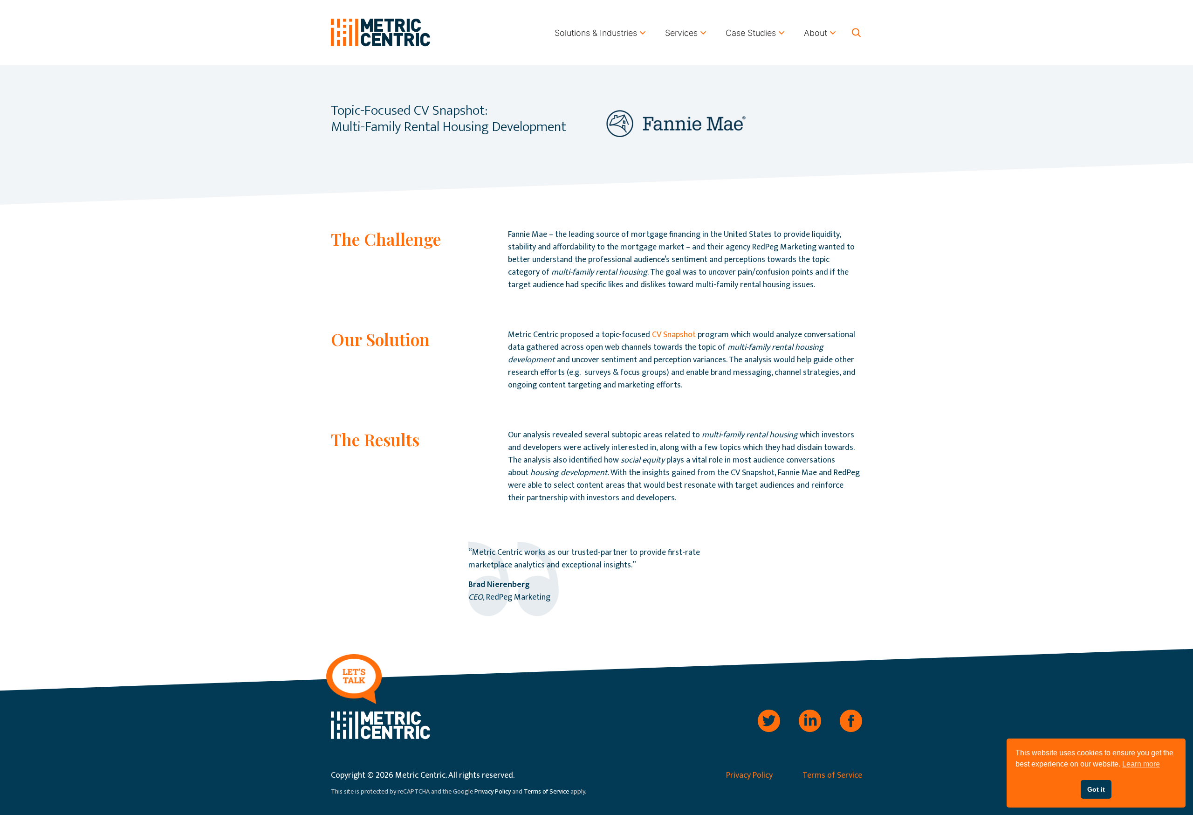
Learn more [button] (1141, 764)
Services (681, 33)
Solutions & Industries (596, 33)
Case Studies (751, 33)
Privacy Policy (749, 775)
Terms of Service (832, 775)
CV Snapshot (674, 335)
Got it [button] (1096, 789)
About (815, 33)
